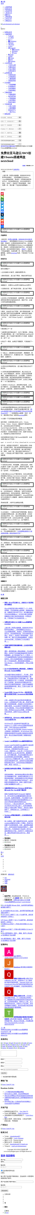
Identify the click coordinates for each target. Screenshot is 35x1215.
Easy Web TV (24, 1111)
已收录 (23, 165)
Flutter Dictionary (23, 1113)
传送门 (24, 249)
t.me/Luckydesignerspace (18, 1146)
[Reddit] (17, 220)
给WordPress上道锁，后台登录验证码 (16, 1094)
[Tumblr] (17, 214)
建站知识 (13, 146)
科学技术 (7, 146)
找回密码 (10, 1155)
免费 (5, 881)
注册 (3, 1)
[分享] (17, 226)
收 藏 (2, 594)
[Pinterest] (17, 223)
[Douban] (17, 199)
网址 (2, 1066)
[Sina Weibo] (17, 193)
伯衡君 (17, 898)
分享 (2, 856)
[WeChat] (17, 196)
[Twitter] (17, 208)
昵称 (2, 1059)
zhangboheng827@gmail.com (19, 1144)
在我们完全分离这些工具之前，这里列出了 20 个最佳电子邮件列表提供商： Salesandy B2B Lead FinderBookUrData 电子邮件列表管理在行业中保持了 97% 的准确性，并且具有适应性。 (18, 982)
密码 (2, 1161)
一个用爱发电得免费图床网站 (14, 1092)
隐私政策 (7, 114)
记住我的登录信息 (9, 1170)
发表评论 (16, 169)
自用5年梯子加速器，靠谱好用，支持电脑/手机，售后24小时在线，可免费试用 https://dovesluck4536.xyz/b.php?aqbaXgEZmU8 (18, 1020)
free (5, 878)
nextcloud (14, 253)
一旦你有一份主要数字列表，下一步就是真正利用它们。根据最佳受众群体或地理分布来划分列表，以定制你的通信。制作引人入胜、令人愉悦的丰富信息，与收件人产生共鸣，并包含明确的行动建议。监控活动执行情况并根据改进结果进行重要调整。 (18, 1001)
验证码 (3, 1165)
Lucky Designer (18, 1138)
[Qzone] (17, 202)
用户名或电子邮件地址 (8, 1181)
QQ (2, 1069)
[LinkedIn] (17, 217)
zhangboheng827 (15, 1136)
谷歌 (5, 883)
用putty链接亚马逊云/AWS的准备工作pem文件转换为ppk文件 (16, 411)
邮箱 (2, 1062)
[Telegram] (17, 205)
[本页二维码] (6, 1212)
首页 (2, 146)
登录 (2, 3)
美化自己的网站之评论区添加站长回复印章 (18, 1095)
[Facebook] (17, 211)
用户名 (3, 1160)
